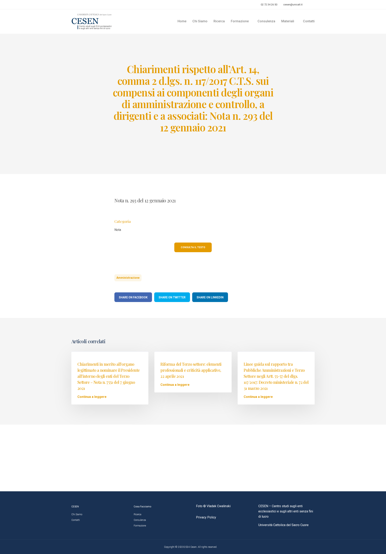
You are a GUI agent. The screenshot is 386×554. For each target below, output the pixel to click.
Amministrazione (128, 277)
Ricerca (219, 21)
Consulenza (266, 21)
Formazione (140, 525)
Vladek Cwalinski (219, 506)
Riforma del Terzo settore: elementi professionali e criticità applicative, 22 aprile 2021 (190, 370)
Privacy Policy (206, 517)
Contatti (309, 21)
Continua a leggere (92, 396)
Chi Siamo (199, 21)
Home (182, 21)
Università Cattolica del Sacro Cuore (283, 525)
